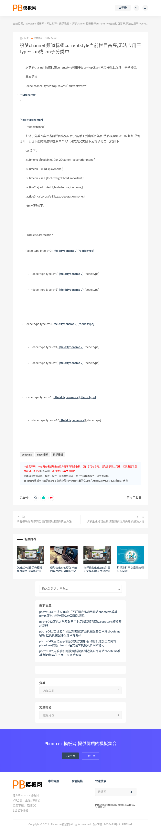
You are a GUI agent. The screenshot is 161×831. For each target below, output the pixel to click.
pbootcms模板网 (35, 24)
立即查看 (70, 756)
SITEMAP (127, 824)
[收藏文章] (35, 498)
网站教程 (52, 24)
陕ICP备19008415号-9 (106, 824)
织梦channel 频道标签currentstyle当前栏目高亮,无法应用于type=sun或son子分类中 (86, 481)
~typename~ (28, 94)
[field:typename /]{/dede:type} (73, 250)
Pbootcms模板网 (60, 824)
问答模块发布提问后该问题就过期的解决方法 (44, 521)
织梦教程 (64, 24)
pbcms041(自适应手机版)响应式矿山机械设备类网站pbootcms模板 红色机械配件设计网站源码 (79, 633)
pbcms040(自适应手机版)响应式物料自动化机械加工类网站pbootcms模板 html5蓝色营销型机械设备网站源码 (77, 643)
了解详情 (90, 756)
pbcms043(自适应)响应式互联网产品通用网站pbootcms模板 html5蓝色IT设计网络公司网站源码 (78, 614)
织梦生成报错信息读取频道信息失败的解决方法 (115, 521)
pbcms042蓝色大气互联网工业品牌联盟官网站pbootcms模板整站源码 (80, 623)
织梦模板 (58, 455)
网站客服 (45, 471)
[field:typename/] (31, 119)
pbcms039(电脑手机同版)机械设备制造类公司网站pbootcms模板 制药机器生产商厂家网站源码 (79, 653)
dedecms (27, 455)
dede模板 (42, 455)
